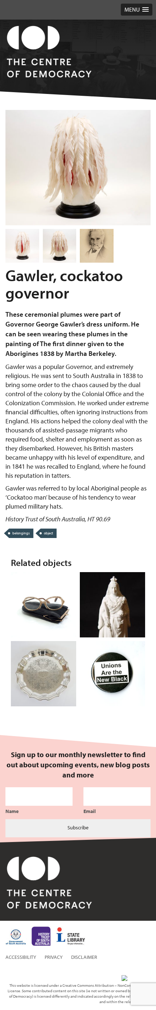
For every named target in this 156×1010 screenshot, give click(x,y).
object (48, 533)
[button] (136, 10)
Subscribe (78, 827)
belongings (21, 533)
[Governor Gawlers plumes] (60, 246)
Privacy (54, 957)
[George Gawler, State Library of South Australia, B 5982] (97, 246)
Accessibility (20, 957)
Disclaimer (84, 957)
